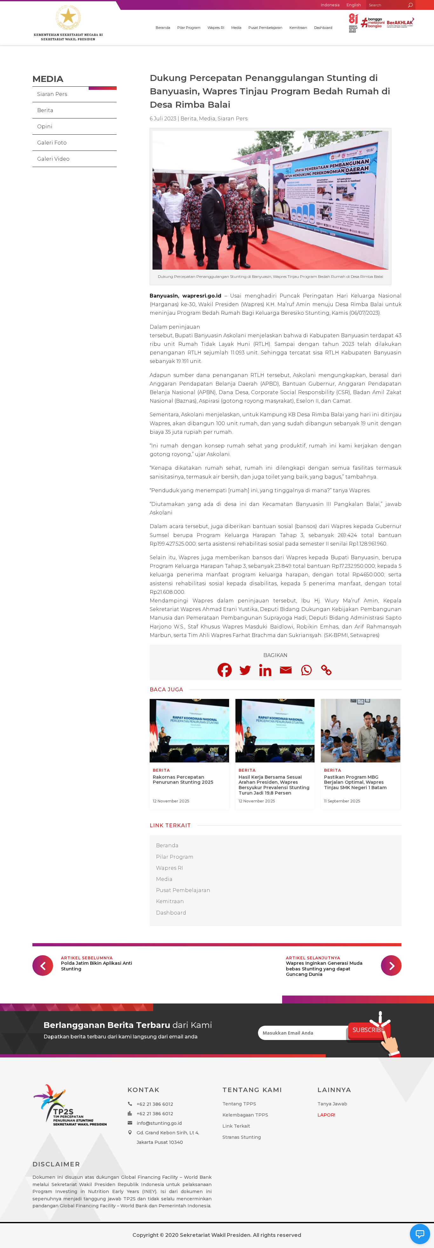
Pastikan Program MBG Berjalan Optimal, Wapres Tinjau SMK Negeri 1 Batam (360, 754)
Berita (45, 110)
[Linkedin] (265, 670)
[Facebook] (224, 670)
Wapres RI (215, 27)
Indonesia (330, 5)
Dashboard (323, 27)
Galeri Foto (52, 143)
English (354, 5)
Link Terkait (236, 1126)
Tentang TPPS (239, 1104)
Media (236, 27)
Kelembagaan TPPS (245, 1115)
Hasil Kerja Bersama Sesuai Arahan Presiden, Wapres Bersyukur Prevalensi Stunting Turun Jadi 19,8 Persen (275, 754)
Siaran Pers (52, 94)
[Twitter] (244, 670)
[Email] (285, 670)
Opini (44, 127)
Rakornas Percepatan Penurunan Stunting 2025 (189, 754)
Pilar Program (188, 27)
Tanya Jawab (332, 1104)
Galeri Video (53, 159)
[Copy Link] (326, 670)
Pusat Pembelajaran (265, 27)
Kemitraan (298, 27)
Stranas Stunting (241, 1137)
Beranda (163, 27)
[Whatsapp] (305, 670)
